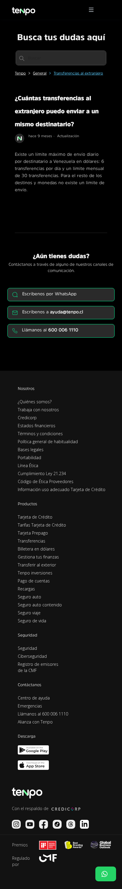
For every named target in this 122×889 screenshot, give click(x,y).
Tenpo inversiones (35, 573)
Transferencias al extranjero (78, 73)
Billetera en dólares (36, 549)
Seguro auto (29, 597)
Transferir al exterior (37, 565)
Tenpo (20, 73)
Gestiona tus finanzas (38, 557)
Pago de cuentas (34, 581)
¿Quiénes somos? (35, 401)
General (39, 73)
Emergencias (30, 706)
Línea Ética (28, 465)
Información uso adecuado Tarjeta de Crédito (61, 489)
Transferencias (31, 541)
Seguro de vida (32, 621)
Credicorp (27, 417)
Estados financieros (36, 425)
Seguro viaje (29, 613)
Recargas (26, 589)
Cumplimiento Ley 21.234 (42, 473)
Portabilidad (29, 457)
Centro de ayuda (34, 698)
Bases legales (31, 449)
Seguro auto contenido (40, 605)
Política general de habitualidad (48, 441)
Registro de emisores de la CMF (38, 667)
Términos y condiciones (40, 433)
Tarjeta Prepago (33, 533)
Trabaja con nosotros (38, 409)
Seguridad (27, 648)
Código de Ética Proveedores (45, 481)
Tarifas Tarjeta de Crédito (42, 525)
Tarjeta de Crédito (35, 517)
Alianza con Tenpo (35, 722)
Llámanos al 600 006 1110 (43, 714)
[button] (93, 9)
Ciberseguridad (32, 656)
